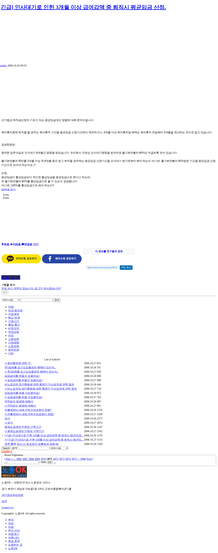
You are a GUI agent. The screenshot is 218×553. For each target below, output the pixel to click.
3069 (37, 458)
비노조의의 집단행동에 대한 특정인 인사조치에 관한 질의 (39, 384)
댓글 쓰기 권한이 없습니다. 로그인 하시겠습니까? (31, 288)
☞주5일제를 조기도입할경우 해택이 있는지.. (31, 371)
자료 (11, 526)
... (14, 458)
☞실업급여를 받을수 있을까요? (24, 380)
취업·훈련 (14, 541)
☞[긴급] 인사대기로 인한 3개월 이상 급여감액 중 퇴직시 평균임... (44, 439)
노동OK (13, 548)
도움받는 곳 (15, 544)
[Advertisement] (109, 38)
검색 (56, 300)
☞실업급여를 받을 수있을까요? (24, 397)
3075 (74, 458)
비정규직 (13, 328)
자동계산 (13, 534)
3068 (31, 458)
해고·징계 (14, 317)
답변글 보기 (8, 189)
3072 (55, 458)
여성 (11, 335)
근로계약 (13, 314)
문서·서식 (14, 530)
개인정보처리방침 (12, 495)
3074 (68, 458)
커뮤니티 (13, 537)
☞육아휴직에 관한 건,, (18, 363)
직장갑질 (13, 331)
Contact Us (7, 507)
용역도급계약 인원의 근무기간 (23, 427)
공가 (7, 418)
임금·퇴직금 (15, 310)
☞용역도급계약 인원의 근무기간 (24, 431)
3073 (62, 458)
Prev (8, 458)
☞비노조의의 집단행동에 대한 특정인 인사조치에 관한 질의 (41, 388)
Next (89, 458)
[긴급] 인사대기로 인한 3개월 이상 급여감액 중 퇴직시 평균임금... (44, 435)
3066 (19, 458)
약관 (4, 501)
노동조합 (13, 346)
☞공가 (9, 422)
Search (6, 448)
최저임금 (13, 349)
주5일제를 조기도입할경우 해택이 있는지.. (30, 367)
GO (49, 462)
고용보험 (13, 339)
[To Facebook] (62, 262)
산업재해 (13, 342)
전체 (11, 306)
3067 (25, 458)
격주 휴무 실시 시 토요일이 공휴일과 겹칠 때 (31, 444)
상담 (11, 523)
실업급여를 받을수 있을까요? (22, 376)
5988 (83, 458)
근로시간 (13, 321)
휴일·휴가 (14, 324)
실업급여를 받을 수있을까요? (22, 393)
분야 (11, 519)
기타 (11, 353)
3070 (43, 458)
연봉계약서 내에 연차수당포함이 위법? (28, 410)
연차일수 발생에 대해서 (19, 401)
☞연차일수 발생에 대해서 (20, 405)
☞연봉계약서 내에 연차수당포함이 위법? (29, 414)
